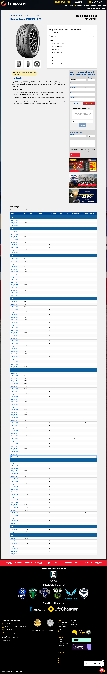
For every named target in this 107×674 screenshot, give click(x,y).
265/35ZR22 (14, 541)
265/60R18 (14, 361)
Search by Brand (62, 626)
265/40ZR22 (14, 546)
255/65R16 (14, 250)
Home (13, 15)
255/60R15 (14, 220)
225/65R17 (14, 269)
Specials (86, 5)
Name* (71, 83)
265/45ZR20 (14, 497)
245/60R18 (14, 346)
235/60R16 (14, 242)
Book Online (102, 5)
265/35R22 (14, 538)
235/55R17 (14, 277)
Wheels (72, 5)
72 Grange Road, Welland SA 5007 (15, 627)
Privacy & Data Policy (10, 671)
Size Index (73, 620)
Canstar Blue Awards (76, 622)
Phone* (78, 87)
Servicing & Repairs (63, 643)
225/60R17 (14, 259)
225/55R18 (14, 301)
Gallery (93, 8)
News (88, 8)
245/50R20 (14, 473)
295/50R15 (14, 225)
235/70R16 (14, 245)
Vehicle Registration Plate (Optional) (76, 133)
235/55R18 (14, 317)
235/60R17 (14, 279)
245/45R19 (14, 407)
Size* (71, 78)
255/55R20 (14, 489)
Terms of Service (83, 151)
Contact (93, 5)
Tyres (66, 5)
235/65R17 (14, 287)
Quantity (90, 78)
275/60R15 (14, 223)
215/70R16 (14, 231)
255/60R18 (14, 359)
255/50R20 (14, 481)
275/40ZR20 (14, 510)
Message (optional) (74, 139)
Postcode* (72, 97)
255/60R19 (14, 438)
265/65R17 (14, 295)
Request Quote (75, 155)
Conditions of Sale (19, 671)
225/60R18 (14, 309)
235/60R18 (14, 325)
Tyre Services (61, 645)
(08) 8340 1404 (80, 2)
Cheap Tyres (74, 626)
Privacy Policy (73, 151)
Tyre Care (60, 628)
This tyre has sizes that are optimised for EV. (24, 73)
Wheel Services (62, 647)
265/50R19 (14, 441)
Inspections (60, 641)
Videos (98, 8)
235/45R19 (14, 381)
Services (79, 5)
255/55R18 (14, 354)
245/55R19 (14, 417)
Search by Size (61, 624)
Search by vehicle (33, 210)
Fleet (84, 8)
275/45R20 (14, 513)
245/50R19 (14, 415)
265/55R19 (14, 446)
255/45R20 (14, 479)
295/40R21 (14, 532)
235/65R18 (14, 335)
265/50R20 (14, 499)
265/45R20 (14, 494)
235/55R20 (14, 463)
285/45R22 (14, 551)
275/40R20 (14, 507)
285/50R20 (14, 520)
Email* (71, 92)
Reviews (103, 8)
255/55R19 (14, 430)
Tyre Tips (60, 630)
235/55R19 (14, 399)
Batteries (60, 639)
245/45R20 (14, 468)
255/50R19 (14, 425)
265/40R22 (14, 543)
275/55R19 (14, 454)
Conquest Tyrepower (61, 2)
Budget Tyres (74, 624)
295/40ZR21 (14, 529)
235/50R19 (14, 386)
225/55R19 (14, 373)
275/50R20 (14, 515)
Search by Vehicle (62, 622)
